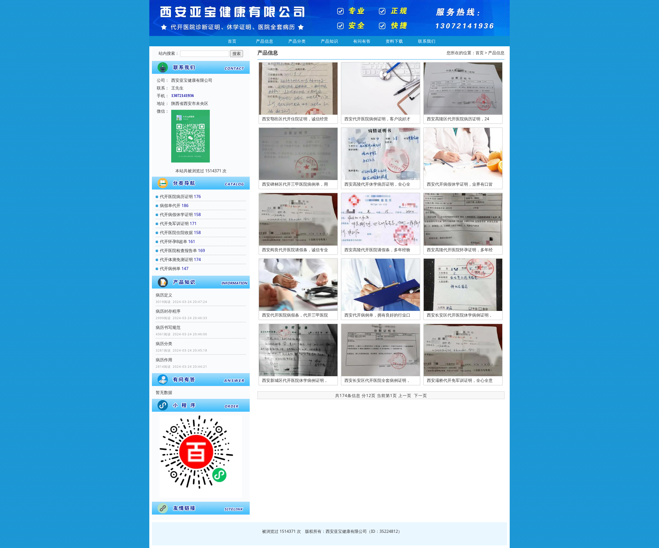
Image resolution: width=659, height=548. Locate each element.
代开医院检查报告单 (178, 250)
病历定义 (164, 295)
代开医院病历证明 (176, 196)
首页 (232, 41)
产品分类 (297, 41)
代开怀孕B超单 (173, 241)
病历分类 (164, 343)
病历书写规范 (168, 327)
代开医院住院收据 (176, 232)
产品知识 (329, 41)
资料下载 (394, 41)
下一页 (420, 395)
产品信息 (264, 41)
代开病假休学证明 (176, 214)
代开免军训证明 (174, 223)
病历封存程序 (168, 311)
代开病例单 (170, 268)
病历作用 (164, 360)
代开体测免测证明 (176, 259)
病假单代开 (170, 205)
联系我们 (427, 41)
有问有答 (362, 41)
